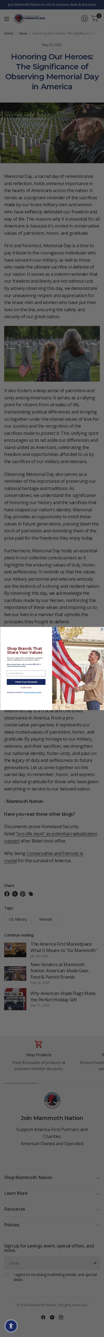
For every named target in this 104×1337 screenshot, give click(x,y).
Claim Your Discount (26, 682)
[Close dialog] (101, 629)
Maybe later (26, 687)
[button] (11, 1326)
